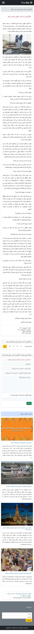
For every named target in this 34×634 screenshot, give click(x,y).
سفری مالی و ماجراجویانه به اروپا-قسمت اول (21, 443)
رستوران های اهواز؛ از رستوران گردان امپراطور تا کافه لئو (19, 486)
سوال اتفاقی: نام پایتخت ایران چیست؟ (21, 395)
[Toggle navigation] (3, 2)
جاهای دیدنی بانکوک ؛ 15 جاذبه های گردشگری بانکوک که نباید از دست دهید (17, 528)
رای (5, 346)
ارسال (29, 403)
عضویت (29, 620)
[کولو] (27, 3)
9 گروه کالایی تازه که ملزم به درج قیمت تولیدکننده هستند (18, 573)
